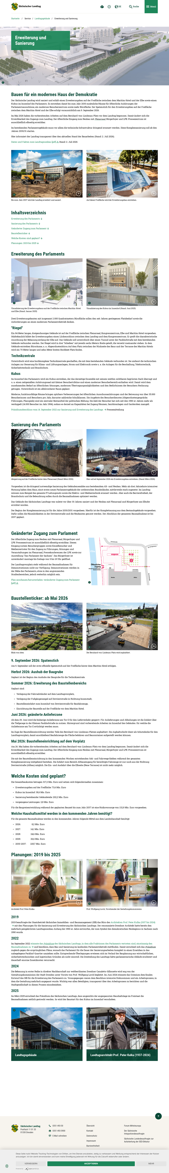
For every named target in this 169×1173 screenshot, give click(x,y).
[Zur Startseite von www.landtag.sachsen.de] (14, 1128)
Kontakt (89, 1131)
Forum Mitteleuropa (132, 1126)
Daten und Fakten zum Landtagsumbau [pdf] (33, 141)
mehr (151, 1163)
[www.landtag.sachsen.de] (26, 7)
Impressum (91, 1141)
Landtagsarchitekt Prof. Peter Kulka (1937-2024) (120, 1055)
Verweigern (31, 1163)
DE (119, 6)
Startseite (15, 18)
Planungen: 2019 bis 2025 (23, 243)
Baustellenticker (19, 233)
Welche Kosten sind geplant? (25, 238)
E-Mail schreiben (60, 1136)
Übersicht (90, 1126)
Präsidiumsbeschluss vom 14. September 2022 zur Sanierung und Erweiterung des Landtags (57, 409)
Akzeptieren (91, 1163)
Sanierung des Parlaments (24, 223)
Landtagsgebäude (42, 18)
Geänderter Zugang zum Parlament (28, 228)
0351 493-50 (58, 1126)
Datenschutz (91, 1136)
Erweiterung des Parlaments (25, 218)
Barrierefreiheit (93, 1146)
